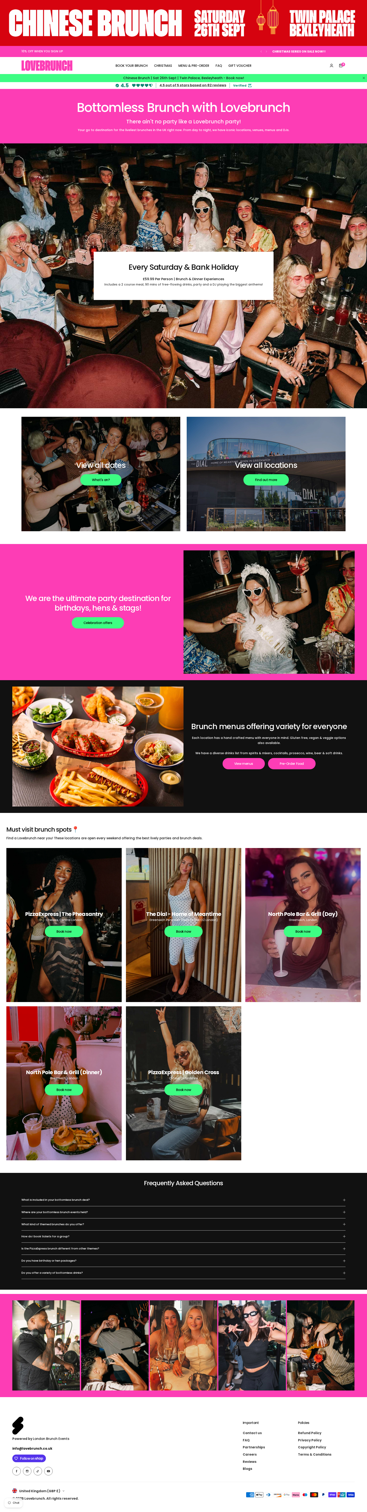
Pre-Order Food (292, 763)
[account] (331, 65)
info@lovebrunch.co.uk (32, 1448)
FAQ (246, 1440)
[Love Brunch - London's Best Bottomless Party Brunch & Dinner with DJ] (46, 65)
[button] (261, 51)
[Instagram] (27, 1471)
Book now (63, 931)
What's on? (101, 480)
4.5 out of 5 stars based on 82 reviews (193, 85)
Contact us (252, 1433)
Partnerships (254, 1447)
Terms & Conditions (315, 1454)
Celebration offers (97, 623)
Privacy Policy (310, 1440)
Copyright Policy (312, 1447)
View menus (243, 763)
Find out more (266, 480)
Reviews (250, 1461)
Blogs (247, 1468)
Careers (250, 1454)
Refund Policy (309, 1433)
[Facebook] (16, 1471)
